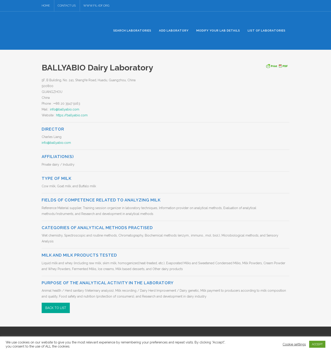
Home (46, 5)
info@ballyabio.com (64, 109)
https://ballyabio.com (72, 115)
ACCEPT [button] (317, 344)
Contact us (67, 5)
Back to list (55, 308)
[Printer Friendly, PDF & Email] (276, 65)
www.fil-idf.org (96, 5)
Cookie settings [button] (294, 344)
